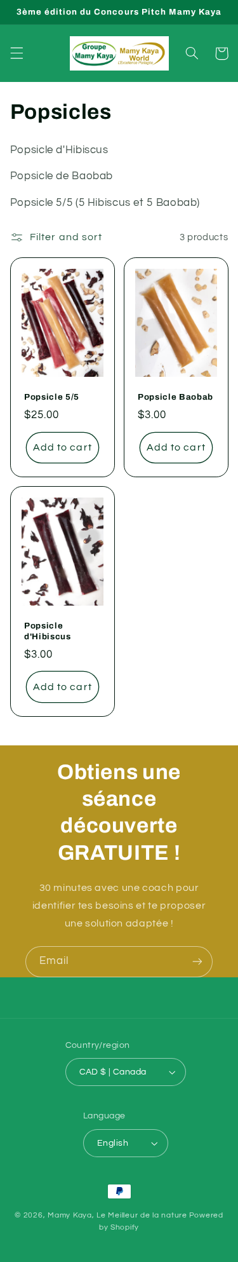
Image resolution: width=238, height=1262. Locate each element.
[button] (16, 53)
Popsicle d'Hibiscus (47, 631)
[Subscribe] (197, 961)
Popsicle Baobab (175, 397)
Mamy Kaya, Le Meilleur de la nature (117, 1215)
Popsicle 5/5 (51, 397)
